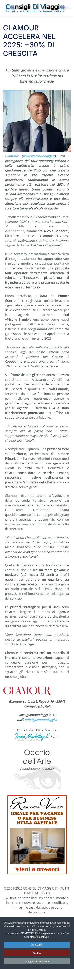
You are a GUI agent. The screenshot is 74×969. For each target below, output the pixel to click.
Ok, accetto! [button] (37, 944)
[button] (69, 8)
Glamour (11, 156)
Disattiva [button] (37, 953)
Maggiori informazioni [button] (37, 961)
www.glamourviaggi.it (39, 156)
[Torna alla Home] (35, 8)
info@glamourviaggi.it (41, 719)
